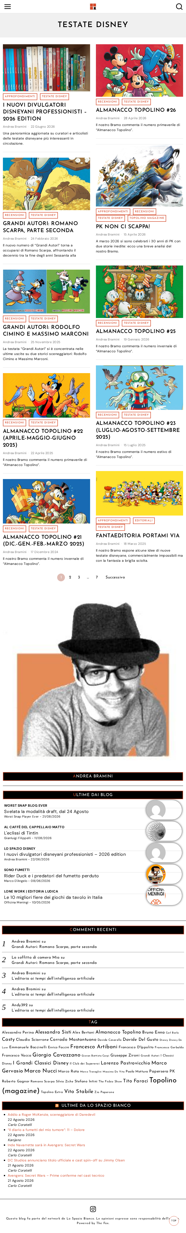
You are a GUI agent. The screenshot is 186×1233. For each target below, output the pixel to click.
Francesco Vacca (16, 1055)
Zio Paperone (104, 1092)
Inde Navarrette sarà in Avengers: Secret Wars (46, 1145)
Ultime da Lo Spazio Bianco (96, 1106)
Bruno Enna (153, 1032)
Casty (8, 1039)
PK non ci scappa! (123, 227)
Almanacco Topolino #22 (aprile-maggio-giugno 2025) (43, 438)
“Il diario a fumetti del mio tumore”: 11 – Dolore (46, 1130)
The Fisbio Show (110, 1081)
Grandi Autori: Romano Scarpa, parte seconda (40, 227)
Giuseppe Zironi (125, 1055)
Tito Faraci (135, 1081)
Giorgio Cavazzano (56, 1055)
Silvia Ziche (64, 1081)
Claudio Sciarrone (32, 1040)
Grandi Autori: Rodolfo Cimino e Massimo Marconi (46, 331)
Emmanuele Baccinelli (28, 1047)
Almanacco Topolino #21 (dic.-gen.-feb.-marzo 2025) (44, 541)
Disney (164, 1040)
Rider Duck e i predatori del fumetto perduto (51, 876)
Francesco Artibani (93, 1046)
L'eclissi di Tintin (21, 833)
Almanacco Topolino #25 (136, 331)
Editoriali (144, 520)
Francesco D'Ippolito (136, 1047)
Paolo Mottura (137, 1071)
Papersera (159, 1071)
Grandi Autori (150, 1055)
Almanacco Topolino (118, 1032)
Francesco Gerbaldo (169, 1047)
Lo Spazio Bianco (80, 1218)
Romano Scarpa (43, 1081)
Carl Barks (172, 1033)
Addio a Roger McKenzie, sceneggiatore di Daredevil (51, 1114)
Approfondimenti (20, 96)
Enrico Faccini (58, 1047)
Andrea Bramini (15, 127)
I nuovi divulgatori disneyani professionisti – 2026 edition (45, 112)
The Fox (102, 1223)
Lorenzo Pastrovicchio (125, 1063)
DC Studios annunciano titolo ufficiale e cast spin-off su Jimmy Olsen (66, 1160)
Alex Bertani (83, 1032)
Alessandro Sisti (53, 1032)
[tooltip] (93, 1209)
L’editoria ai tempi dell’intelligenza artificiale (53, 979)
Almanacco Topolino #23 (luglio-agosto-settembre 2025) (138, 430)
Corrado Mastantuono (73, 1039)
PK (172, 1071)
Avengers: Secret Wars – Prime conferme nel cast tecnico (56, 1175)
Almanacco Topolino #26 (136, 110)
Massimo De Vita (114, 1072)
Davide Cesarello (110, 1040)
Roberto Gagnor (16, 1081)
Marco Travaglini (91, 1072)
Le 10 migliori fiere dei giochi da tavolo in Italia (53, 897)
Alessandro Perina (18, 1032)
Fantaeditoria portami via (138, 536)
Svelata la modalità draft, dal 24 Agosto (46, 811)
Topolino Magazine (147, 218)
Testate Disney (54, 96)
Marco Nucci (40, 1071)
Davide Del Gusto (140, 1040)
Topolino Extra (52, 1092)
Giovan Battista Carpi (95, 1056)
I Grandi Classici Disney (41, 1063)
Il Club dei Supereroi (85, 1063)
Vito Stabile (78, 1091)
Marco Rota (68, 1071)
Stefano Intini (86, 1081)
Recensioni (107, 102)
